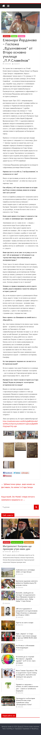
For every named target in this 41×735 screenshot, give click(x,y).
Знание (14, 36)
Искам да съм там (17, 542)
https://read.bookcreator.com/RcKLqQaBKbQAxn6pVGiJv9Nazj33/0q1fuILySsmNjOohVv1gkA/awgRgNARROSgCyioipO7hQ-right (20, 423)
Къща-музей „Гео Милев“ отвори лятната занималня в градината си (18, 498)
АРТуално (6, 36)
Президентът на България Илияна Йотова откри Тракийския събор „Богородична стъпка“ (25, 701)
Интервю (21, 36)
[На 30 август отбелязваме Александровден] (8, 645)
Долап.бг (17, 64)
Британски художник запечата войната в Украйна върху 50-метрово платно (27, 583)
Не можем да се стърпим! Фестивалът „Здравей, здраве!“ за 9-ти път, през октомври (25, 659)
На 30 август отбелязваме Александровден (25, 646)
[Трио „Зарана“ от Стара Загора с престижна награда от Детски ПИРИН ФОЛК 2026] (8, 633)
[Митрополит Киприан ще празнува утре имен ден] (20, 520)
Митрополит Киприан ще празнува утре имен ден (17, 547)
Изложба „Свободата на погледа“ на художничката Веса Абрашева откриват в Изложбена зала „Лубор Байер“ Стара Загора (25, 597)
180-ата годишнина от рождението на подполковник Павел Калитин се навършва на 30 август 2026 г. (26, 611)
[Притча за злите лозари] (8, 622)
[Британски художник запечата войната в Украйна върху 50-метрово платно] (8, 580)
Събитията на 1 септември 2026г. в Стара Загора (25, 571)
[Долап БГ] (3, 6)
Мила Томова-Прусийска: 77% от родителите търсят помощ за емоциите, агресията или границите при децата (26, 673)
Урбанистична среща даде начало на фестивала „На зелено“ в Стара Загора (18, 485)
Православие (29, 542)
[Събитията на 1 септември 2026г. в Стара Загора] (8, 569)
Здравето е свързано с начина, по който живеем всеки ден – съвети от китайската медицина (27, 687)
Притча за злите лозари (24, 622)
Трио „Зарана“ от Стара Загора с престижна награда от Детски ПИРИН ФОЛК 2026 (26, 635)
